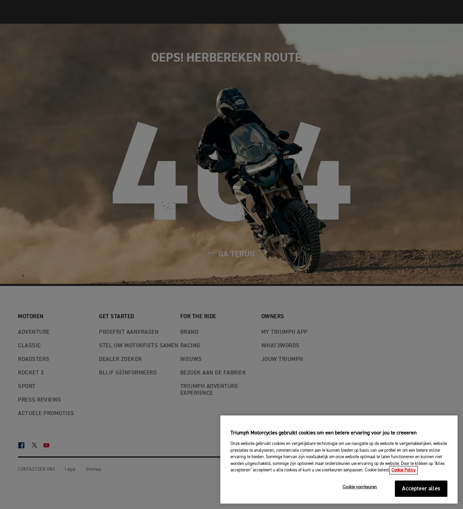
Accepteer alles (421, 489)
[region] (339, 459)
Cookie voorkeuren (360, 487)
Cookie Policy (403, 470)
